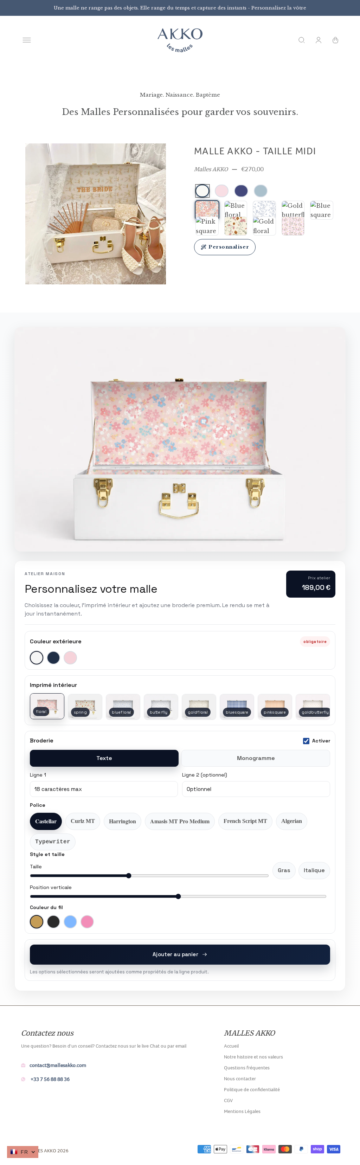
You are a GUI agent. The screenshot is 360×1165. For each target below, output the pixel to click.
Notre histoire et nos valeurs (253, 1057)
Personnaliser (228, 247)
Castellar (46, 821)
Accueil (231, 1046)
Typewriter (52, 842)
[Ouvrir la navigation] (26, 40)
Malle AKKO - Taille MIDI (255, 150)
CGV (228, 1100)
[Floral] (207, 210)
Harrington (122, 821)
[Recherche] (301, 40)
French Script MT (245, 821)
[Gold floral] (264, 226)
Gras (284, 870)
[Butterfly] (264, 210)
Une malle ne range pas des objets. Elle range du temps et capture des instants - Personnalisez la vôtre (180, 8)
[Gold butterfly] (293, 210)
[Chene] (293, 226)
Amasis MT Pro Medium (180, 821)
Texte (104, 758)
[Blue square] (321, 210)
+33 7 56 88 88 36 (50, 1079)
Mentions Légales (242, 1111)
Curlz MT (83, 821)
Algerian (291, 821)
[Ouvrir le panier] (335, 40)
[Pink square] (207, 226)
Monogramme (256, 758)
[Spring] (236, 226)
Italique (314, 870)
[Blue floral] (236, 210)
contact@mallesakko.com (58, 1065)
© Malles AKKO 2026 (45, 1150)
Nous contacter (240, 1078)
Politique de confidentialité (252, 1089)
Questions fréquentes (247, 1067)
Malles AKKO (211, 169)
